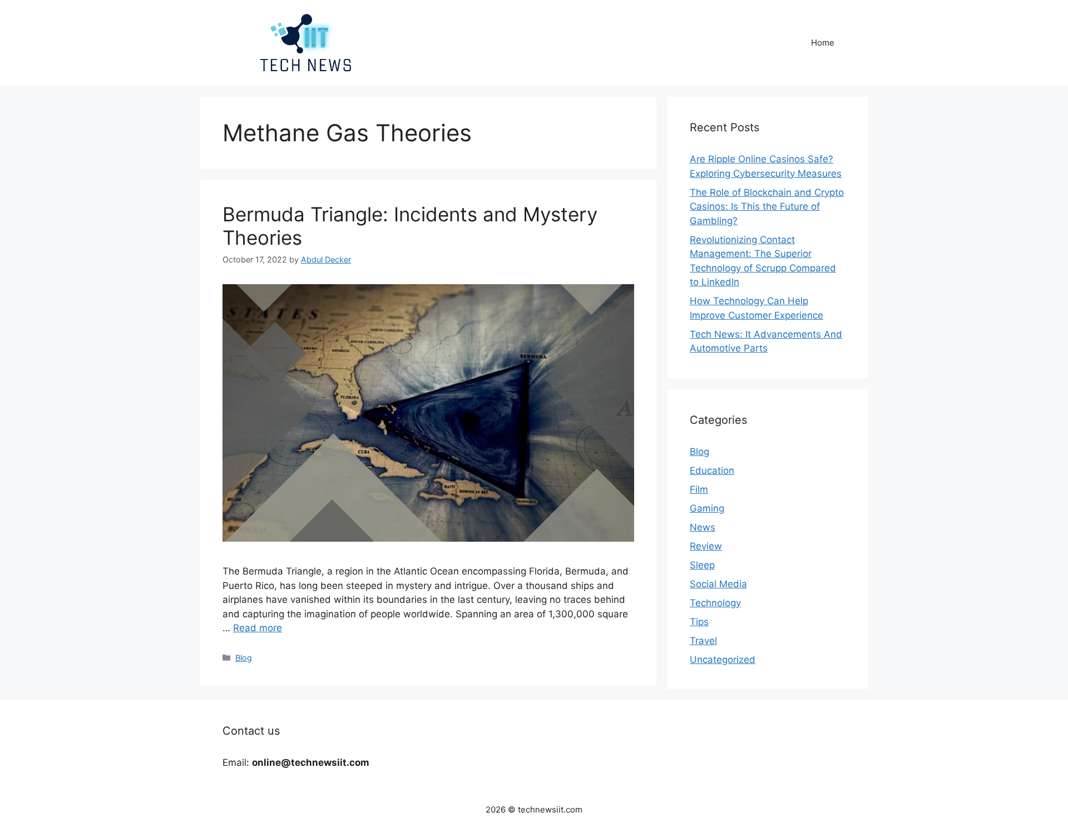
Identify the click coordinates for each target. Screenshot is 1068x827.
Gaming (707, 508)
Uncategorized (722, 659)
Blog (243, 657)
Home (822, 42)
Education (712, 470)
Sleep (702, 565)
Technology (715, 602)
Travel (703, 640)
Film (699, 489)
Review (706, 546)
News (702, 527)
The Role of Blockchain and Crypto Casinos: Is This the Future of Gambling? (767, 206)
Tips (699, 621)
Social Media (718, 584)
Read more (257, 627)
